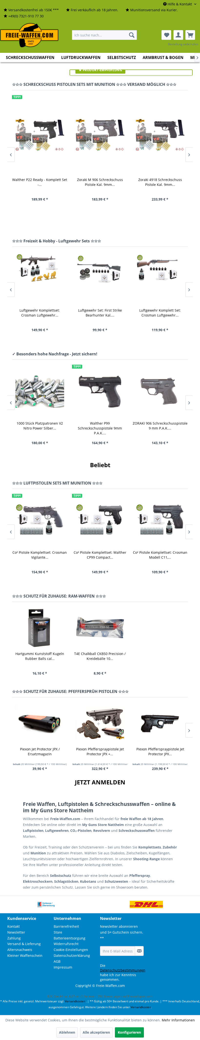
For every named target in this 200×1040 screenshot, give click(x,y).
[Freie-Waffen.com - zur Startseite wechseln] (29, 35)
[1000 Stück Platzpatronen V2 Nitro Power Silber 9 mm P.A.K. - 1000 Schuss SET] (40, 391)
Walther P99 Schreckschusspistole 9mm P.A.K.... (100, 428)
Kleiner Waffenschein (24, 955)
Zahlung (14, 938)
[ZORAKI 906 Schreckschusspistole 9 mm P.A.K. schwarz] (160, 391)
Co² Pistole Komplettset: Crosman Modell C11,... (160, 555)
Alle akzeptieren (96, 1032)
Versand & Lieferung (24, 943)
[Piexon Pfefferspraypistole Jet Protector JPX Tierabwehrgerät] (160, 723)
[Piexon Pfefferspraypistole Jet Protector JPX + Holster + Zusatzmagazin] (100, 723)
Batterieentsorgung (69, 938)
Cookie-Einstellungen (71, 949)
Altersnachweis (19, 949)
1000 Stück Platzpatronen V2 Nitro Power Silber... (40, 425)
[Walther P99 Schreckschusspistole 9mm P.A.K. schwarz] (100, 391)
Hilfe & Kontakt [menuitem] (180, 4)
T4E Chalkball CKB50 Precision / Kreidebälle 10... (100, 656)
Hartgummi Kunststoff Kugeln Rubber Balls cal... (39, 656)
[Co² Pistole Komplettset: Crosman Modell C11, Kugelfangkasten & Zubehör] (160, 520)
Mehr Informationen (178, 1020)
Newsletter (16, 932)
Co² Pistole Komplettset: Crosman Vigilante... (39, 555)
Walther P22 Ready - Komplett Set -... (39, 182)
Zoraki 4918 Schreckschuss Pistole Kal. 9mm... (160, 182)
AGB (57, 961)
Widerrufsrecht (66, 943)
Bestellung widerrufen (183, 44)
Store (58, 932)
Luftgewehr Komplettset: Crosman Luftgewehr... (40, 312)
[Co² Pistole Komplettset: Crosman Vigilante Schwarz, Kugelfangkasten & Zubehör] (40, 520)
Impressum (63, 967)
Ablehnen (67, 1032)
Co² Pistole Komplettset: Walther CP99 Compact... (100, 555)
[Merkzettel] (166, 35)
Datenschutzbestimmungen (122, 970)
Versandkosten (75, 1001)
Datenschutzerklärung (72, 955)
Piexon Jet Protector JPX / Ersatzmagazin (40, 751)
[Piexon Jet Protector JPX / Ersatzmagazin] (40, 723)
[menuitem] (31, 10)
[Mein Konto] (178, 35)
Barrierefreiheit (66, 926)
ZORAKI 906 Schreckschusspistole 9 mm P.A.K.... (160, 425)
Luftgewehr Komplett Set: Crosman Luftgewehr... (160, 312)
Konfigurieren (129, 1032)
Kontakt (13, 926)
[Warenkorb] (190, 35)
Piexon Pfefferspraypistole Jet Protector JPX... (160, 751)
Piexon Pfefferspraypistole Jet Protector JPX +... (100, 751)
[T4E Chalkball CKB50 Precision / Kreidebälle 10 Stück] (100, 628)
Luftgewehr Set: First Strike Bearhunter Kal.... (100, 312)
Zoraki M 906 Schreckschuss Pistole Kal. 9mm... (100, 182)
